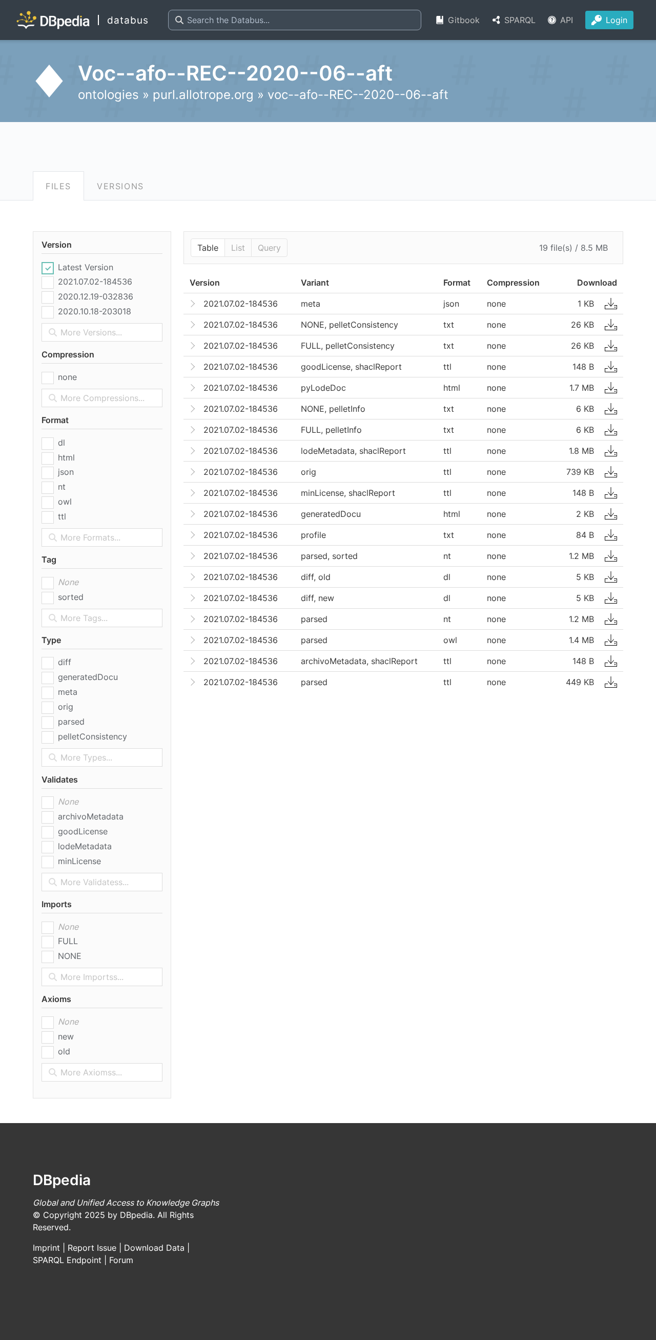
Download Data (154, 1248)
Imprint (46, 1248)
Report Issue (92, 1248)
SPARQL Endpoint (67, 1260)
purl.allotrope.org (203, 94)
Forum (121, 1260)
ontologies (108, 94)
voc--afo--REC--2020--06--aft (358, 94)
